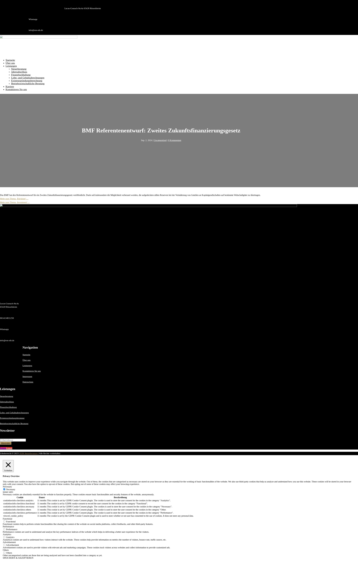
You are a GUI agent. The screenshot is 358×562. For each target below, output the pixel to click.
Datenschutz (28, 382)
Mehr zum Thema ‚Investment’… (15, 202)
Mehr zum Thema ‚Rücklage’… (14, 199)
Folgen (9, 448)
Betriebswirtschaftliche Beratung (27, 83)
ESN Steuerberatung (29, 453)
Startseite (10, 60)
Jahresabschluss (19, 71)
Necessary (10, 489)
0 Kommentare (174, 140)
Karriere (10, 86)
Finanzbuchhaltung (20, 74)
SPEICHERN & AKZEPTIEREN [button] (18, 558)
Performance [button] (8, 526)
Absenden (5, 443)
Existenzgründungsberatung (12, 418)
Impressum (27, 376)
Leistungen (11, 66)
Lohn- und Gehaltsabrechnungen (27, 77)
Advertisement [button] (9, 542)
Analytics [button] (7, 534)
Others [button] (6, 550)
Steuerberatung (18, 68)
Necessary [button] (7, 486)
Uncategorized (160, 140)
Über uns (10, 63)
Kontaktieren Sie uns (16, 89)
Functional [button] (7, 519)
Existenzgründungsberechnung (26, 80)
